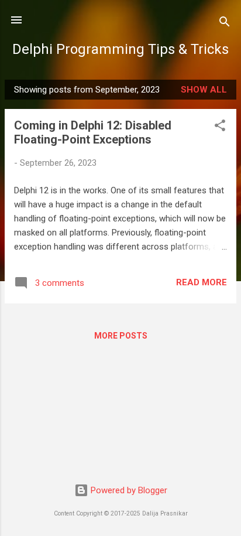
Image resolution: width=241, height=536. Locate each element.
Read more (201, 282)
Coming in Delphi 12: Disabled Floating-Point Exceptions (92, 132)
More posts (120, 335)
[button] (220, 127)
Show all (204, 89)
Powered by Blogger (127, 490)
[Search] (225, 24)
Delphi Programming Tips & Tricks (120, 49)
